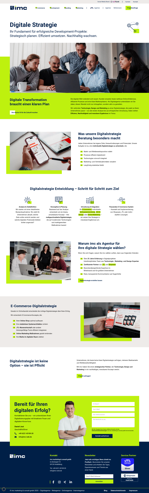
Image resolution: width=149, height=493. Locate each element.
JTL (103, 265)
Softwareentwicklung (87, 212)
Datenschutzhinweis (118, 491)
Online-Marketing (94, 215)
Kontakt (135, 2)
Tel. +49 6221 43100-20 (58, 468)
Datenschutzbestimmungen (99, 430)
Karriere (127, 2)
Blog (105, 491)
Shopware (112, 265)
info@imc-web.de (56, 471)
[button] (11, 210)
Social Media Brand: (104, 2)
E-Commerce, (87, 209)
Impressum (133, 491)
